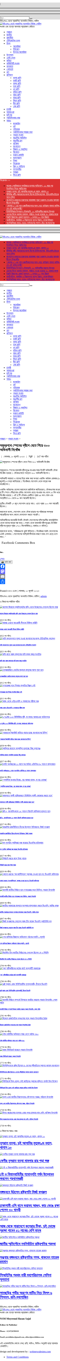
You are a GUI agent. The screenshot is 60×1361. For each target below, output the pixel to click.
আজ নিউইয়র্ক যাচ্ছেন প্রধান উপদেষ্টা (10, 1056)
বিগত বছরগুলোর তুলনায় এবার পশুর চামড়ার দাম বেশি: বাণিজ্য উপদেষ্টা (19, 1119)
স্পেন (2, 558)
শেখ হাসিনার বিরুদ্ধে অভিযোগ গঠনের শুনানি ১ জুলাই (14, 943)
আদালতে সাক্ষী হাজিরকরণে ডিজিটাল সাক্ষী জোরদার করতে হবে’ (17, 802)
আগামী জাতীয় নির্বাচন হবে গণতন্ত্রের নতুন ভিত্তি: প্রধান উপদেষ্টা (18, 896)
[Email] (30, 576)
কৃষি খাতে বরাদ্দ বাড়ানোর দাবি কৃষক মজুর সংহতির (13, 661)
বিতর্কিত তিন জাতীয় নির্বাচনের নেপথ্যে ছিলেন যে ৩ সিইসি (16, 959)
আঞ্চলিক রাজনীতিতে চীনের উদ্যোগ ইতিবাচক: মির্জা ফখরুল (16, 833)
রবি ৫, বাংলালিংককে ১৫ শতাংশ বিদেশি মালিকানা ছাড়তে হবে (16, 818)
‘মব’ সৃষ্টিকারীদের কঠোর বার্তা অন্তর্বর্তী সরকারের (13, 975)
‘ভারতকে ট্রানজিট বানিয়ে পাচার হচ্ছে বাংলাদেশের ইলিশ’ (15, 739)
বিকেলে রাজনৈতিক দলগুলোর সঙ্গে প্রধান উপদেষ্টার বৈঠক (15, 1025)
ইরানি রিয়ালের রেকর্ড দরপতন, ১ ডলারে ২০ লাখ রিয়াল (27, 217)
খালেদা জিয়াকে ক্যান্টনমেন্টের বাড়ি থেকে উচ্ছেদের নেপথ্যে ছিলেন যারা (19, 613)
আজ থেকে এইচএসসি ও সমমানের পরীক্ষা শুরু (12, 708)
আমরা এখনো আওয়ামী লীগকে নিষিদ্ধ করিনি (12, 629)
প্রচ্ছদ (2, 438)
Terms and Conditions (17, 1357)
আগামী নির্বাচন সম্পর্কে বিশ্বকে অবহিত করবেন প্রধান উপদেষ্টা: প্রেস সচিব (20, 1009)
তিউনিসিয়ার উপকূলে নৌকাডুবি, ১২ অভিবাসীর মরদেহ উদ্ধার (30, 211)
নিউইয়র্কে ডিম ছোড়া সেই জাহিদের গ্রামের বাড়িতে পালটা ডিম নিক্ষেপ (19, 1088)
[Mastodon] (30, 571)
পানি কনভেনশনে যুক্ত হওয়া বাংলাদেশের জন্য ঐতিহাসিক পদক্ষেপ (18, 645)
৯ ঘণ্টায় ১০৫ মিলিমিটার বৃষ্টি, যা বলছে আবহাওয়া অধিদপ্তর (16, 723)
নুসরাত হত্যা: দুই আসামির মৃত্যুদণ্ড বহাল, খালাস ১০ (27, 191)
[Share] (30, 581)
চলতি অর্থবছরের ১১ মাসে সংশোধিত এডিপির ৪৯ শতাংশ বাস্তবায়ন (18, 770)
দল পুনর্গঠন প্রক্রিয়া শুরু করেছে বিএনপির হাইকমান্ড (14, 849)
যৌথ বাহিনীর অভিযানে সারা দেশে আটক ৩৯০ (12, 1040)
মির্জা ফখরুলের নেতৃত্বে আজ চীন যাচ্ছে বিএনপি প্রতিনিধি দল (17, 928)
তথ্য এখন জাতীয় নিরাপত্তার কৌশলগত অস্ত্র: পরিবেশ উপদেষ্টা (17, 1103)
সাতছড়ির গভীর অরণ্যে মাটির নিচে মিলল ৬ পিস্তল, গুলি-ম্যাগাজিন (26, 1295)
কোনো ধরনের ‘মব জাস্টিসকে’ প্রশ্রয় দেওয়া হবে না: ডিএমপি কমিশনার (19, 881)
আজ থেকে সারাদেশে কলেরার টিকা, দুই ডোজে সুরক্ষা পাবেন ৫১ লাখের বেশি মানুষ (27, 1228)
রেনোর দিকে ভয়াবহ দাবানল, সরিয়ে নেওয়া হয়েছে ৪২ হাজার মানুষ (32, 214)
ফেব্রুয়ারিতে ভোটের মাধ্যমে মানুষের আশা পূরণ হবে (14, 676)
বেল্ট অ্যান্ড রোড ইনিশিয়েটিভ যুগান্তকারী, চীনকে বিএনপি (15, 990)
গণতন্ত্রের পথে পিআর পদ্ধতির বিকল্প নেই (11, 692)
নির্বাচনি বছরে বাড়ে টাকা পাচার (8, 865)
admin (43, 596)
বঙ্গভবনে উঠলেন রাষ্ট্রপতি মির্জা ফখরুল (23, 1192)
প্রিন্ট (31, 456)
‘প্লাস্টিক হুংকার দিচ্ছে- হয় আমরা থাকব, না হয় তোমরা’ (15, 786)
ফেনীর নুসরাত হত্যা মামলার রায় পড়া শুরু (24, 1161)
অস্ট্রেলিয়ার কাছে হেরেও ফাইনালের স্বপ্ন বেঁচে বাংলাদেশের (30, 223)
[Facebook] (30, 566)
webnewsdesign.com (40, 1351)
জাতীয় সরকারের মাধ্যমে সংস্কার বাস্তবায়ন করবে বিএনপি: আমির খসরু (19, 912)
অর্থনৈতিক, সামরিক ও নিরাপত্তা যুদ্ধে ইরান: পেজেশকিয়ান (29, 220)
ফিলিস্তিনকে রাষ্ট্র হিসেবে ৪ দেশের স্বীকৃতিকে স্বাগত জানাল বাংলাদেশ (19, 1072)
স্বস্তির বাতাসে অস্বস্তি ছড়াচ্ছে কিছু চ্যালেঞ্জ (12, 755)
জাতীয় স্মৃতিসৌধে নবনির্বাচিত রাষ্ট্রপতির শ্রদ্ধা (28, 1244)
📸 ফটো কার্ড (6, 562)
